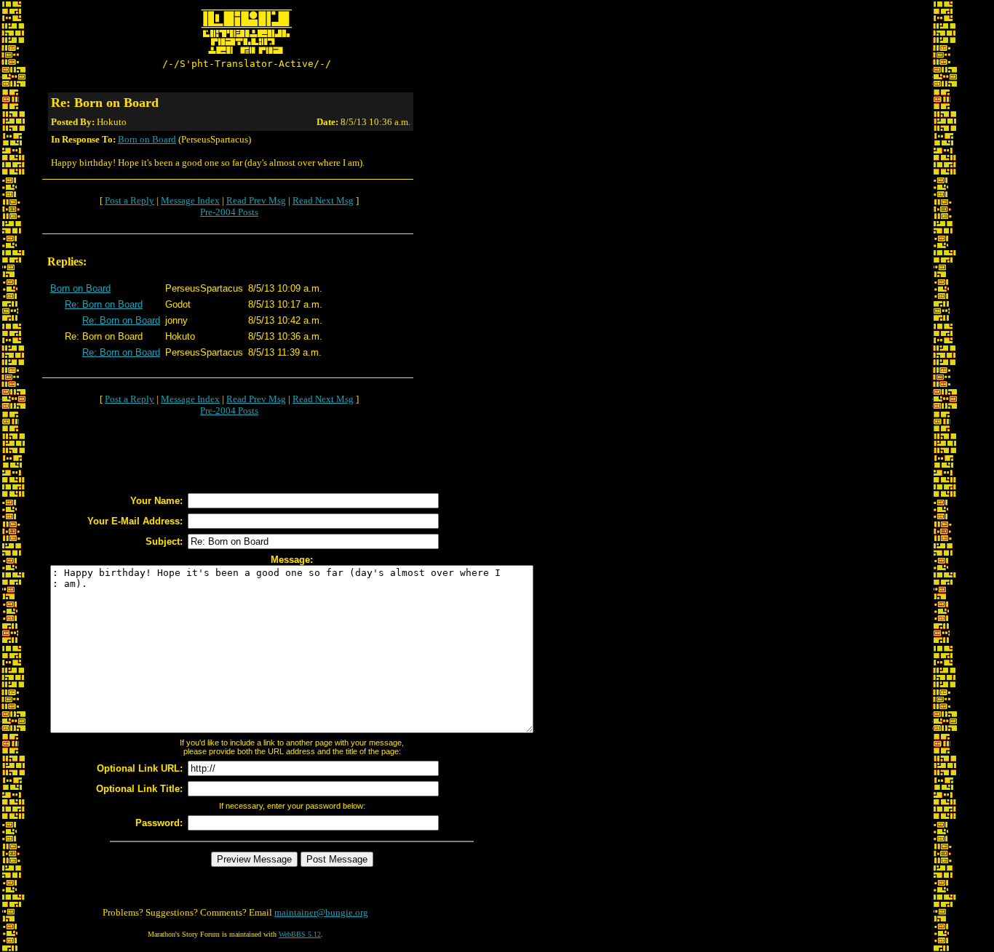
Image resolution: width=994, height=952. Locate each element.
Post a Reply (129, 200)
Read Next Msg (323, 200)
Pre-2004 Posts (229, 212)
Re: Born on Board (104, 304)
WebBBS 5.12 (300, 934)
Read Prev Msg (256, 200)
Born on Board (147, 139)
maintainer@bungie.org (321, 912)
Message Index (190, 200)
